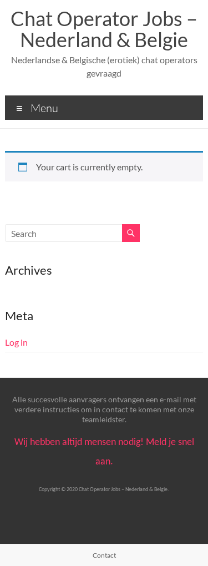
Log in (16, 342)
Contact (104, 555)
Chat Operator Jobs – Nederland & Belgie (104, 29)
